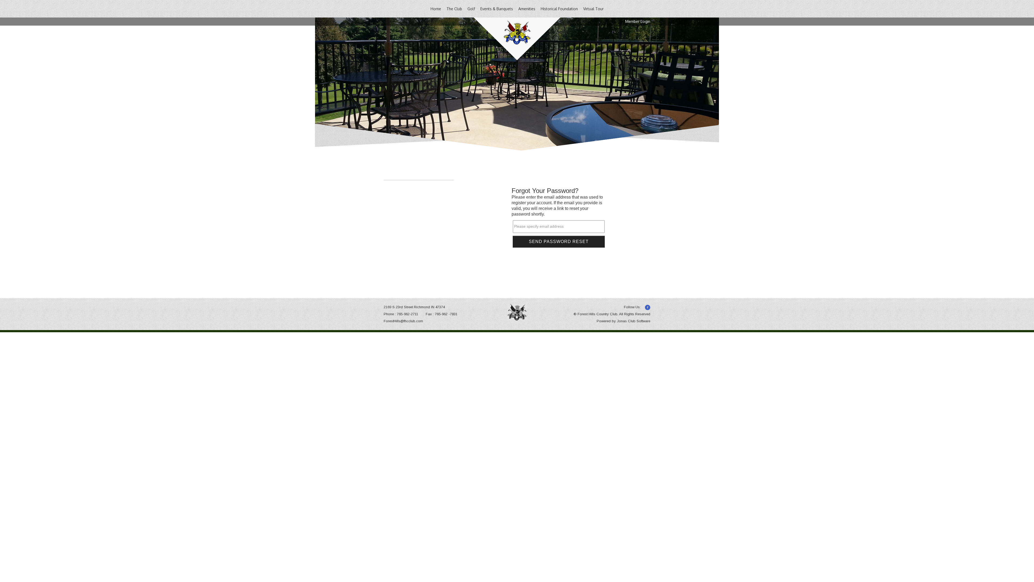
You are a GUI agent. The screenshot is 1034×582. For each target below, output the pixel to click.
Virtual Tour (593, 8)
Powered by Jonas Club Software (623, 321)
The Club (454, 8)
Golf (471, 8)
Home (436, 8)
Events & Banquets (496, 8)
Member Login (637, 21)
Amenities (526, 8)
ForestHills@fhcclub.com (403, 321)
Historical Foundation (559, 8)
